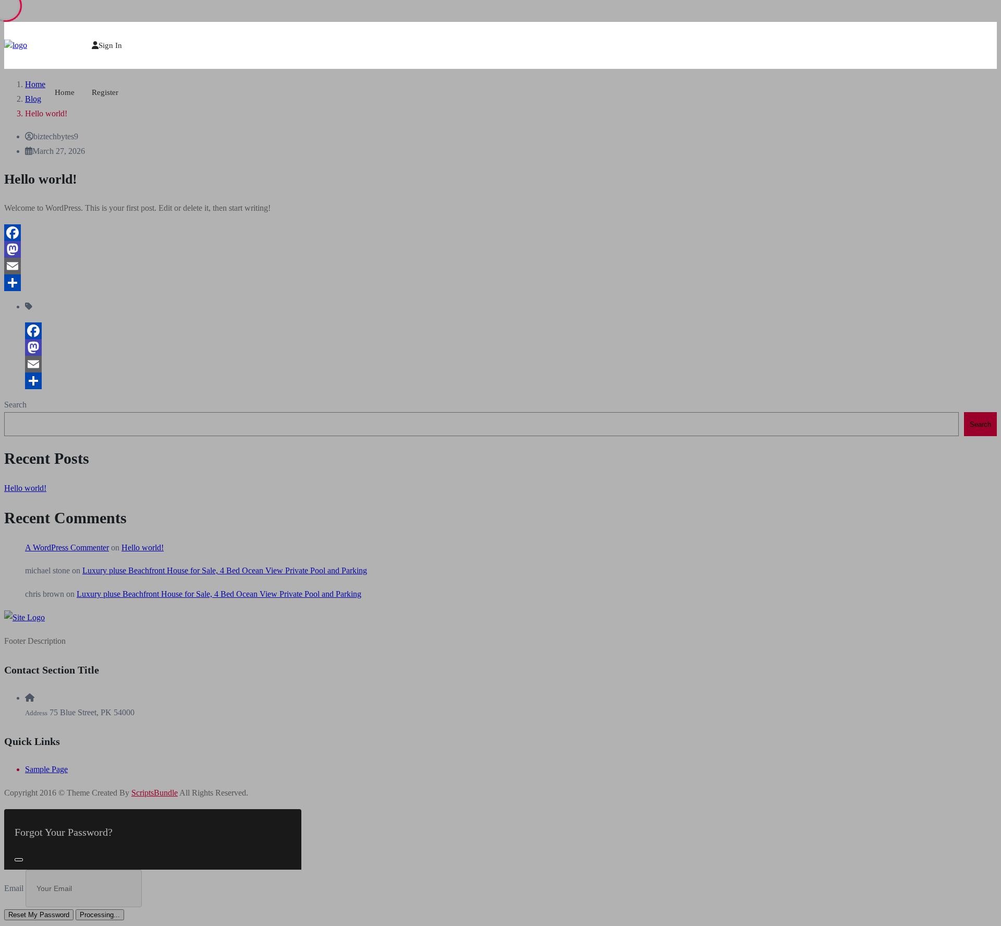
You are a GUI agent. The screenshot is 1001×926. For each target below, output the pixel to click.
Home (65, 92)
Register (105, 92)
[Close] (19, 859)
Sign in (110, 45)
